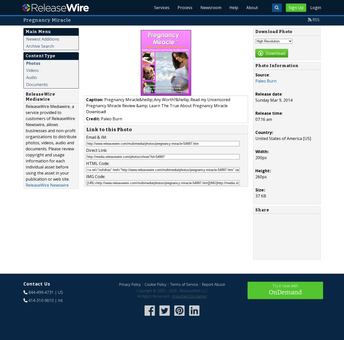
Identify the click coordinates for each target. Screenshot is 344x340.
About (252, 7)
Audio (31, 77)
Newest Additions (42, 39)
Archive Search (40, 46)
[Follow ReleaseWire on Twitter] (164, 316)
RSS (316, 19)
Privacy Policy (130, 284)
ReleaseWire (55, 8)
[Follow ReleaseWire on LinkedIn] (194, 316)
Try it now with (285, 289)
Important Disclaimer (189, 296)
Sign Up (296, 7)
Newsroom (210, 7)
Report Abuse (213, 284)
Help (233, 7)
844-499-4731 (41, 292)
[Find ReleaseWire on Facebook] (150, 316)
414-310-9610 (41, 300)
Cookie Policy (155, 284)
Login (315, 7)
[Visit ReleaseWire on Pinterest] (179, 316)
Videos (32, 70)
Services (161, 7)
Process (185, 7)
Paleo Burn (266, 81)
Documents (37, 84)
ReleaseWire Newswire (47, 185)
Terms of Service (184, 284)
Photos (33, 63)
